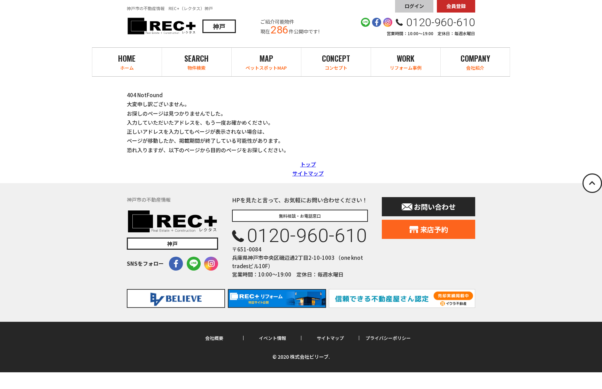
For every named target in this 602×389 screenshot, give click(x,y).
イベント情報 (272, 338)
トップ (308, 164)
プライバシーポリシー (388, 338)
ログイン (414, 5)
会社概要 (214, 338)
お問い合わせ (435, 207)
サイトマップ (308, 173)
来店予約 (434, 229)
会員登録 (456, 5)
